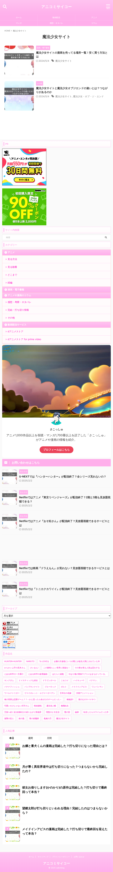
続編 (10, 282)
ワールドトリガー (12, 693)
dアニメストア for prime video (24, 339)
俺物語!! (70, 699)
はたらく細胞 (58, 674)
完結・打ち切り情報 (18, 309)
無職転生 (65, 706)
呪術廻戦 (38, 706)
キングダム (9, 680)
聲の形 (67, 712)
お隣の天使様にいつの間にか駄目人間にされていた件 (77, 661)
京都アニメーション (84, 693)
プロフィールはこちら (56, 449)
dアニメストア (15, 331)
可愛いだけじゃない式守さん (16, 706)
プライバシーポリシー (61, 857)
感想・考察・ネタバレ (19, 302)
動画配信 (56, 17)
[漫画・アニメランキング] (10, 624)
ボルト (64, 687)
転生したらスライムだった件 (96, 712)
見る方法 (12, 259)
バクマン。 (94, 680)
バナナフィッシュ (12, 687)
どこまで (12, 274)
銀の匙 (21, 718)
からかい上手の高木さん (14, 667)
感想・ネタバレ (56, 23)
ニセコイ (65, 680)
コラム (94, 23)
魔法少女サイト (63, 60)
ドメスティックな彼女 (28, 680)
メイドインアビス (79, 687)
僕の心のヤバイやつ (86, 699)
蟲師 (77, 712)
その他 (11, 317)
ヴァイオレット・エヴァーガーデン (39, 693)
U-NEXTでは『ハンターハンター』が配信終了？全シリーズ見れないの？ (62, 476)
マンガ (19, 23)
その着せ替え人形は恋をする (87, 667)
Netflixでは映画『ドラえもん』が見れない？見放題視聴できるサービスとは (64, 568)
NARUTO (30, 661)
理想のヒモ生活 (52, 712)
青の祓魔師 (34, 718)
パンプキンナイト (32, 687)
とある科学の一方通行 (13, 674)
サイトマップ (43, 857)
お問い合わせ (79, 857)
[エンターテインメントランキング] (10, 628)
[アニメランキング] (10, 633)
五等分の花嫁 (65, 693)
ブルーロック (50, 687)
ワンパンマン (97, 687)
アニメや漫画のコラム (19, 295)
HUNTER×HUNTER (12, 661)
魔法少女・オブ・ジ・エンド (88, 96)
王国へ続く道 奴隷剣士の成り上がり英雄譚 (22, 712)
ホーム (19, 17)
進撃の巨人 (9, 718)
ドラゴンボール (49, 680)
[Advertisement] (56, 548)
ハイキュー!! (78, 680)
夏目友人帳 (51, 706)
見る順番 (12, 266)
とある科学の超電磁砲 (37, 674)
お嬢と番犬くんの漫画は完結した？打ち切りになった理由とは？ (65, 746)
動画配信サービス (17, 324)
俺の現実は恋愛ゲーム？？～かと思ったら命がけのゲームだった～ (33, 699)
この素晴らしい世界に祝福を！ (56, 667)
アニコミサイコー (56, 6)
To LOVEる (44, 661)
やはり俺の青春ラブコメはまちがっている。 (88, 674)
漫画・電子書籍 (16, 289)
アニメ (94, 17)
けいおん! (34, 667)
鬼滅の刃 (47, 718)
